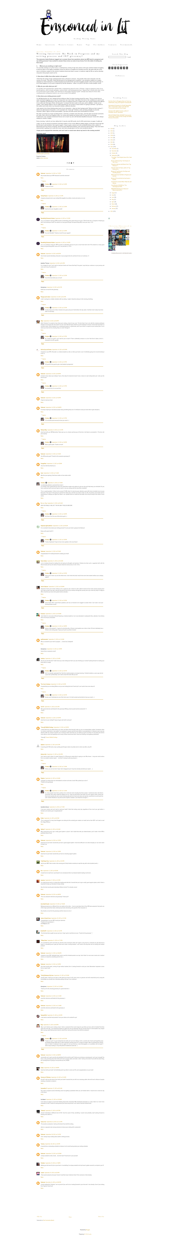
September (114, 155)
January (114, 208)
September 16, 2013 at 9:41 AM (52, 829)
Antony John (44, 754)
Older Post (39, 1216)
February (114, 206)
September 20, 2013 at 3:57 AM (58, 918)
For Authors (99, 45)
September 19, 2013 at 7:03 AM (57, 904)
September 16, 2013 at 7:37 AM (57, 807)
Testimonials (126, 45)
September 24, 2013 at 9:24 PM (58, 1077)
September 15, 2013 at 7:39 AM (55, 482)
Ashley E (43, 829)
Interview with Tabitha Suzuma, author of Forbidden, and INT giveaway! (118, 111)
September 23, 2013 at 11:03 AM (55, 986)
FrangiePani (43, 463)
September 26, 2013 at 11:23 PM (54, 1121)
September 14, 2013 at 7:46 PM (62, 242)
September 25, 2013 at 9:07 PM (52, 1110)
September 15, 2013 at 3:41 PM (59, 670)
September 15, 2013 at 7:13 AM (51, 473)
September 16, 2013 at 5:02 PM (56, 861)
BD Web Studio (87, 1234)
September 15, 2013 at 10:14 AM (55, 561)
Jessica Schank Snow (46, 918)
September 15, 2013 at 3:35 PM (59, 275)
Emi (42, 870)
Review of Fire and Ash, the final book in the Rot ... (120, 179)
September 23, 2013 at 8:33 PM (59, 1038)
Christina (47, 184)
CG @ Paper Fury (45, 861)
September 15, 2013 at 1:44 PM (54, 649)
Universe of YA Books (46, 1077)
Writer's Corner (66, 45)
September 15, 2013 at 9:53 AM (53, 551)
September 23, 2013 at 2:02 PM (54, 1015)
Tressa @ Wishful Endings (47, 727)
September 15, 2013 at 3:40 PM (59, 626)
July (113, 195)
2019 (111, 133)
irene (42, 473)
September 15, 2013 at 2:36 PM (52, 658)
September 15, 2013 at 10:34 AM (53, 613)
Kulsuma (43, 613)
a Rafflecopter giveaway (42, 153)
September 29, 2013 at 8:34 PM (51, 1172)
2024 (111, 128)
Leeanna (43, 880)
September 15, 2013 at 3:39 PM (59, 573)
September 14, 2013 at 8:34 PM (59, 349)
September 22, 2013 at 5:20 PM (53, 964)
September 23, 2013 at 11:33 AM (53, 996)
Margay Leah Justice (45, 296)
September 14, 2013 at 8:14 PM (57, 263)
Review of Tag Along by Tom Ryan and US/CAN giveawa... (120, 172)
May (113, 199)
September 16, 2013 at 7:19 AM (59, 766)
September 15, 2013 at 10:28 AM (56, 586)
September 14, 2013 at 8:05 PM (53, 253)
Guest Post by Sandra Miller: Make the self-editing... (121, 182)
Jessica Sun (43, 1121)
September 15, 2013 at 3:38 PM (59, 442)
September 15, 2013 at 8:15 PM (52, 744)
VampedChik (44, 1015)
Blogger (88, 1229)
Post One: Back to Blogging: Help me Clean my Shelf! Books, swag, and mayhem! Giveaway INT (120, 101)
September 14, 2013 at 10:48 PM (53, 407)
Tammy (43, 1144)
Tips (88, 45)
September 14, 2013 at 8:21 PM (54, 287)
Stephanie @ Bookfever (46, 525)
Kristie (42, 818)
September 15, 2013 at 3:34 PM (59, 184)
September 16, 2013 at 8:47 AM (51, 818)
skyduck (43, 744)
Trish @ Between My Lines (47, 975)
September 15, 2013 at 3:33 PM (58, 684)
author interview (44, 158)
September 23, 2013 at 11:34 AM (53, 1005)
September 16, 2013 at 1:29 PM (53, 840)
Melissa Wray (44, 430)
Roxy (42, 1024)
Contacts (112, 45)
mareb (42, 1172)
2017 (111, 137)
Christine (43, 1163)
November (114, 151)
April (113, 201)
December (114, 148)
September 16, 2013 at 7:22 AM (59, 790)
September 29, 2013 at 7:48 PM (52, 1163)
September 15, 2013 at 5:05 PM (61, 727)
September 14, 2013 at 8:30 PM (51, 321)
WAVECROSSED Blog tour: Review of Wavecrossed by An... (119, 189)
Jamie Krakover (44, 586)
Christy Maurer (44, 195)
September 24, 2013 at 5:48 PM (51, 1067)
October (114, 153)
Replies (44, 181)
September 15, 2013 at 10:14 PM (55, 754)
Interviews (50, 45)
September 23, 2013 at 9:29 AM (61, 975)
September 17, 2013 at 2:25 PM (52, 880)
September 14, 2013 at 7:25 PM (53, 173)
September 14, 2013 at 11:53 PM (55, 430)
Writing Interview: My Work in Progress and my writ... (121, 175)
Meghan (43, 778)
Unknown (43, 173)
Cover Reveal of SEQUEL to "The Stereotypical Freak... (119, 185)
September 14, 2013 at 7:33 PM (55, 195)
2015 (111, 142)
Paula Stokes (44, 561)
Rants (79, 45)
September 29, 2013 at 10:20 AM (53, 1153)
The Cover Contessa (45, 684)
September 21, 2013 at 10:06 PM (53, 953)
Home (39, 45)
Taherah (43, 1110)
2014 (111, 144)
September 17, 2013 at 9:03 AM (50, 870)
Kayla (42, 1067)
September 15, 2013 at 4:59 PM (53, 717)
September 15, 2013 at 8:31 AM (55, 503)
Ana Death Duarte (45, 904)
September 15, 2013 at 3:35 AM (53, 454)
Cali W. (42, 706)
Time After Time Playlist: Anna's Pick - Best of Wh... (121, 158)
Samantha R (44, 1088)
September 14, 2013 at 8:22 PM (58, 296)
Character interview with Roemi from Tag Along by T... (121, 165)
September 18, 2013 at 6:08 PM (53, 894)
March (113, 204)
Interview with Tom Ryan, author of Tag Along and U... (120, 168)
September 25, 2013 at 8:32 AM (54, 1088)
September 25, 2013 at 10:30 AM (54, 1099)
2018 (111, 135)
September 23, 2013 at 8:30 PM (50, 1024)
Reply (42, 178)
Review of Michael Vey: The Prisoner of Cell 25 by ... (120, 161)
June (113, 197)
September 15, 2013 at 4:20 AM (54, 463)
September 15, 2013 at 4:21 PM (51, 706)
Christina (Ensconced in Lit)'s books (120, 227)
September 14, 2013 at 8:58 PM (53, 373)
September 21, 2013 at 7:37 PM (55, 940)
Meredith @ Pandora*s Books (48, 218)
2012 (111, 211)
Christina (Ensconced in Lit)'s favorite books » (121, 253)
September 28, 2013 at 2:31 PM (53, 1134)
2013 (111, 146)
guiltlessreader (44, 639)
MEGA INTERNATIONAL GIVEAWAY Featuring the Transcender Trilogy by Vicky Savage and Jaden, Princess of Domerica (120, 116)
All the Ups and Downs (46, 349)
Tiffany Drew (44, 940)
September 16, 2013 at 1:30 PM (53, 851)
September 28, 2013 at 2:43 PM (52, 1144)
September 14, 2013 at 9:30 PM (53, 397)
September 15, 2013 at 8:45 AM (60, 525)
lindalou (43, 658)
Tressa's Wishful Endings (51, 737)
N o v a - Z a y (44, 503)
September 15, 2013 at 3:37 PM (59, 336)
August (113, 192)
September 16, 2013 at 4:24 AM (52, 778)
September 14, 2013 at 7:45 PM (62, 218)
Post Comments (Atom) (48, 1220)
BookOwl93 (43, 931)
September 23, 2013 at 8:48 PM (53, 1055)
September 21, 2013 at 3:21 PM (54, 931)
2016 (111, 140)
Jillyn (42, 321)
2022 (111, 131)
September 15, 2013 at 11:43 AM (56, 639)
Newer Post (101, 1216)
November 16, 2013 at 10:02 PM (53, 1182)
